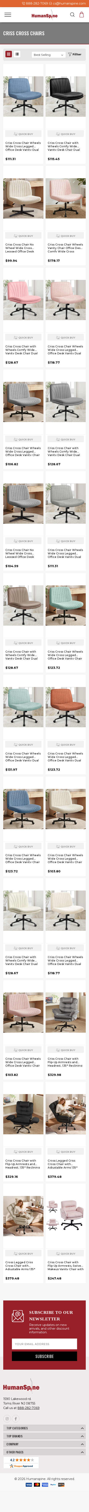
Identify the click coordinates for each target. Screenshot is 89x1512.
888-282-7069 (36, 3)
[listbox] (49, 54)
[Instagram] (7, 1418)
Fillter (76, 54)
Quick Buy (25, 134)
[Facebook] (15, 1418)
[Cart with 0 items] (81, 15)
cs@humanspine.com (69, 3)
